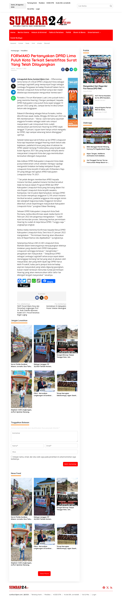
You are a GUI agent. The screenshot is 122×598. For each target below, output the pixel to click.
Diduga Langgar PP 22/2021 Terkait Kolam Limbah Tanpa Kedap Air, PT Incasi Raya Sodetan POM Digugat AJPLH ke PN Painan (44, 365)
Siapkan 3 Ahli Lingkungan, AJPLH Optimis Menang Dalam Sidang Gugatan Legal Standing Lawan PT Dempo (21, 411)
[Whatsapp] (75, 69)
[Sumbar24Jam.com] (61, 21)
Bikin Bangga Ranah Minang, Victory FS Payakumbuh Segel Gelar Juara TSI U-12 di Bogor (98, 148)
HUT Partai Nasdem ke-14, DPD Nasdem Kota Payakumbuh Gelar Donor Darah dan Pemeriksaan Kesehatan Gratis (103, 97)
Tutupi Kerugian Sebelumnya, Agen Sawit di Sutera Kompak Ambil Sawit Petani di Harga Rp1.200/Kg (66, 394)
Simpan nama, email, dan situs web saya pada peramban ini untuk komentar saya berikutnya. (43, 458)
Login (94, 594)
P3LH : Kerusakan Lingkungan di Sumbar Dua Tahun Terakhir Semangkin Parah (42, 394)
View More (44, 573)
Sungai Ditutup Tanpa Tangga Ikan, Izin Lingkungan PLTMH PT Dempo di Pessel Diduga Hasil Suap (66, 356)
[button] (111, 6)
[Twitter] (41, 298)
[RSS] (46, 298)
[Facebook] (37, 298)
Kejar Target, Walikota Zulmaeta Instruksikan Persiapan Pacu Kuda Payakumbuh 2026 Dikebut (97, 155)
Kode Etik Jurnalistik (71, 594)
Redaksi (47, 594)
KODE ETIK (57, 594)
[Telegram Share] (71, 69)
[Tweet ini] (67, 69)
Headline (14, 70)
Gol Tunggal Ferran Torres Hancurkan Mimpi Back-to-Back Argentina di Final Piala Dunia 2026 (98, 161)
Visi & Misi (85, 594)
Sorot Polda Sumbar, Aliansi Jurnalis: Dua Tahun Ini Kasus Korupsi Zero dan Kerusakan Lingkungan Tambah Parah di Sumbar (21, 365)
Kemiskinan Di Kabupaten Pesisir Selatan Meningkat (56, 306)
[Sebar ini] (63, 69)
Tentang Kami (36, 594)
